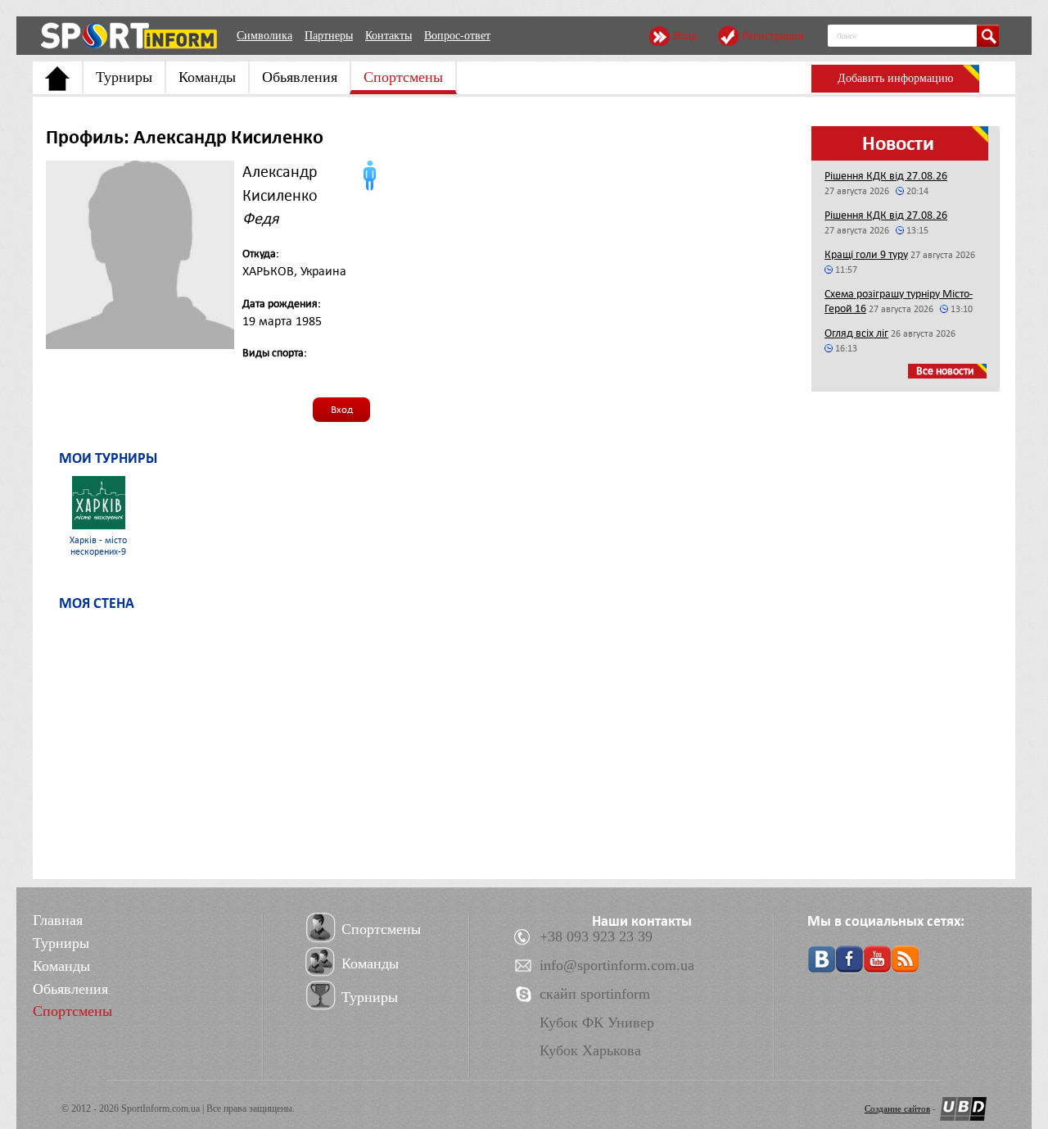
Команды (207, 77)
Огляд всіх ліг (856, 333)
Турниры (124, 77)
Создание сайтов (897, 1108)
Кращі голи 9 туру (866, 254)
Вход (685, 35)
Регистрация (772, 35)
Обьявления (299, 77)
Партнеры (329, 35)
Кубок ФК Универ (597, 1022)
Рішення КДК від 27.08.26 (885, 176)
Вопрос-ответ (457, 35)
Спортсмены (403, 77)
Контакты (388, 35)
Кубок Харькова (590, 1050)
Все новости (945, 371)
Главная (58, 920)
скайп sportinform (595, 994)
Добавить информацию (895, 78)
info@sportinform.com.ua (617, 965)
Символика (264, 35)
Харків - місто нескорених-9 (98, 546)
